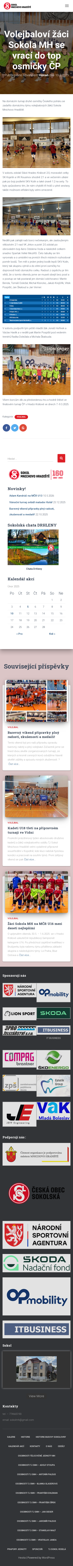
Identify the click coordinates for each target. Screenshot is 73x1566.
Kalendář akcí (16, 1446)
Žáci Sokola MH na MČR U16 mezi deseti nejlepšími (35, 925)
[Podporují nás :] (36, 1154)
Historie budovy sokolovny (51, 1437)
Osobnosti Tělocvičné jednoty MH (36, 1456)
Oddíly (61, 1446)
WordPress (48, 1557)
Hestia (22, 1557)
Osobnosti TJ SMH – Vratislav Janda (36, 1540)
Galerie (11, 1437)
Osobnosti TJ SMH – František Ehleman (37, 1493)
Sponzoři (37, 1549)
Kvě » (52, 633)
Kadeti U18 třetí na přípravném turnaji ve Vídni (33, 830)
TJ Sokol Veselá (57, 1549)
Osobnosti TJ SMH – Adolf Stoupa (36, 1465)
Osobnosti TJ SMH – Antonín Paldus (36, 1474)
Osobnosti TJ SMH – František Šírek (36, 1502)
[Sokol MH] (17, 6)
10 (11, 613)
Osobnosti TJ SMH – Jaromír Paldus (36, 1521)
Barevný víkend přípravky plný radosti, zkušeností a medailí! (33, 734)
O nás (49, 1446)
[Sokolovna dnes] (36, 1369)
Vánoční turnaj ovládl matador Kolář (30, 502)
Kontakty (35, 1446)
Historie (25, 1437)
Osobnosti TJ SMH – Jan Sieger (36, 1512)
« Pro (19, 633)
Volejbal (21, 417)
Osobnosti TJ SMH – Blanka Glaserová (36, 1484)
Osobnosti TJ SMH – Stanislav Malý (36, 1530)
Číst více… (14, 764)
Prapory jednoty (16, 1549)
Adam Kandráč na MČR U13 (25, 495)
